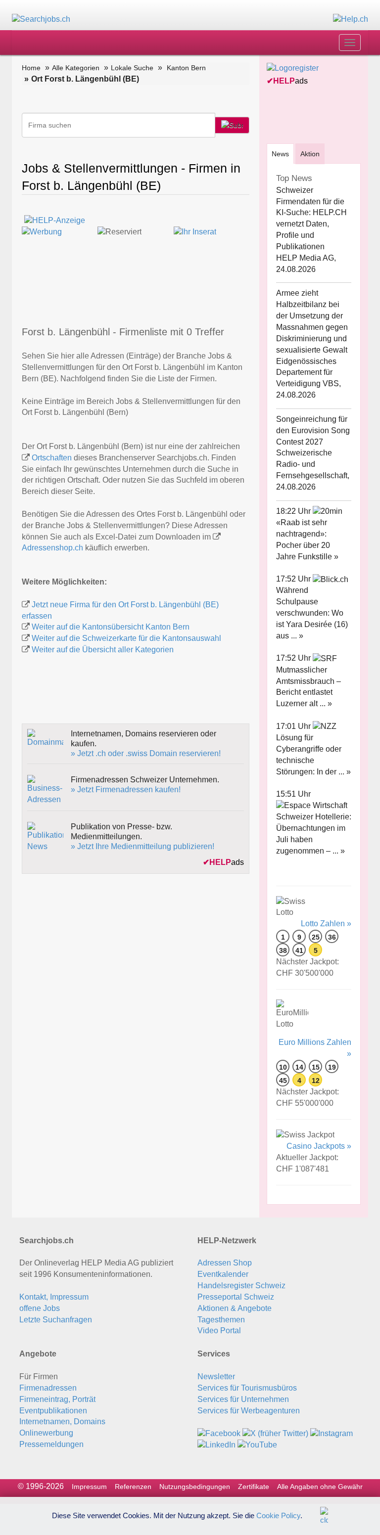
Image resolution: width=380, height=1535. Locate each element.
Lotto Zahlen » (326, 923)
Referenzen (133, 1486)
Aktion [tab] (310, 154)
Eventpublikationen (53, 1410)
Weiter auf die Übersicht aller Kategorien (103, 649)
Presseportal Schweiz (235, 1297)
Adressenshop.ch (52, 547)
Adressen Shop (224, 1263)
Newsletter (216, 1376)
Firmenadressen (48, 1388)
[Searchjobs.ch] (41, 19)
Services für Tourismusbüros (247, 1388)
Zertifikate (253, 1486)
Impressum (89, 1486)
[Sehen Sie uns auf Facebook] (218, 1433)
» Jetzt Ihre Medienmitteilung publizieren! (142, 846)
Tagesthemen (221, 1319)
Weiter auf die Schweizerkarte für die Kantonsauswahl (126, 638)
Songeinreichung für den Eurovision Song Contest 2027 (313, 430)
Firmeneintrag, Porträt (57, 1399)
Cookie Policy (278, 1515)
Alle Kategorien (75, 68)
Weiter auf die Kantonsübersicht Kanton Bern (111, 627)
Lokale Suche (132, 68)
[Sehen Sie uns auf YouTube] (257, 1444)
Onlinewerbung (46, 1433)
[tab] (280, 153)
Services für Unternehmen (243, 1399)
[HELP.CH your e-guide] (350, 19)
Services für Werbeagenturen (248, 1410)
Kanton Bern (186, 68)
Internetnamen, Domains (62, 1421)
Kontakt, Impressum (54, 1297)
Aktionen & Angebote (234, 1308)
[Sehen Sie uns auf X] (275, 1433)
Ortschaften (52, 457)
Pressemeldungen (51, 1444)
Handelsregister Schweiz (241, 1285)
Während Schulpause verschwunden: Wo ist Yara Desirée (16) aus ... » (312, 612)
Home (31, 68)
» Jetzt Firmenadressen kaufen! (126, 789)
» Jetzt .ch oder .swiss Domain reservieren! (146, 753)
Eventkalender (222, 1274)
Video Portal (219, 1330)
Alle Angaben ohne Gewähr (320, 1486)
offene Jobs (39, 1308)
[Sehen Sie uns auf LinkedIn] (216, 1444)
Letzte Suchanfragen (55, 1319)
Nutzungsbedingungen (194, 1486)
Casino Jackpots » (318, 1146)
